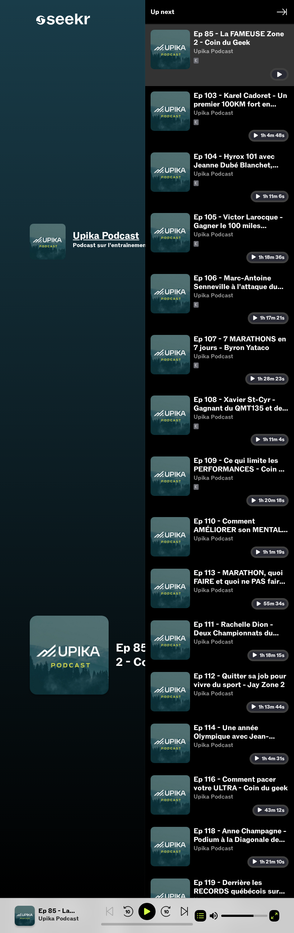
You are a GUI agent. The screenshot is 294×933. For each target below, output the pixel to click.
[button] (58, 916)
